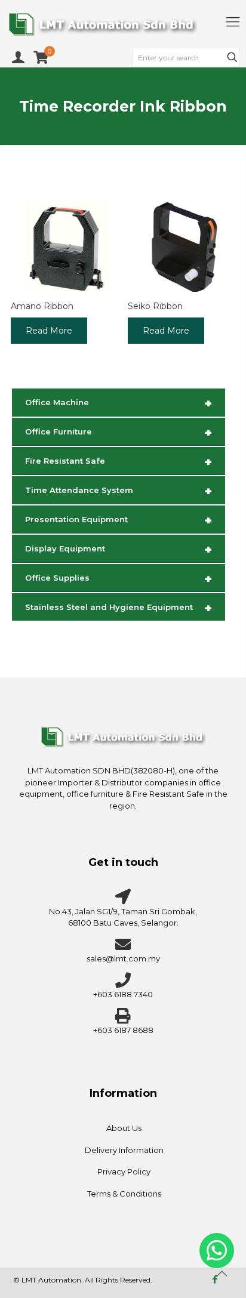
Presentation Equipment (118, 520)
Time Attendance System (118, 491)
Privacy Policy (123, 1171)
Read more (49, 330)
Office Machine (118, 403)
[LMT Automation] (123, 24)
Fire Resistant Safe (118, 462)
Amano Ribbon (42, 306)
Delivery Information (124, 1150)
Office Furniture (118, 433)
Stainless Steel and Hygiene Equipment (118, 608)
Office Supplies (118, 579)
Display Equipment (118, 549)
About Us (124, 1128)
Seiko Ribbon (155, 306)
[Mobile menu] (233, 22)
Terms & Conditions (124, 1193)
